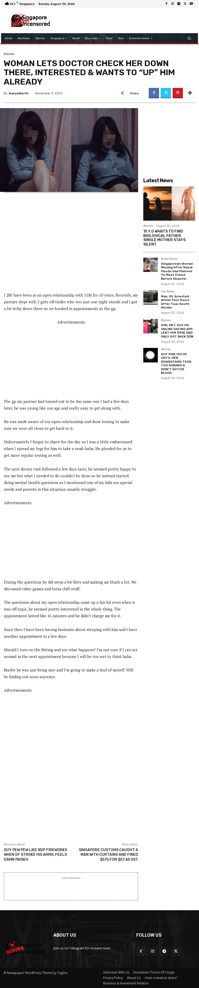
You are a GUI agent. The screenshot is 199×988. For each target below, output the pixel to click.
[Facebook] (166, 4)
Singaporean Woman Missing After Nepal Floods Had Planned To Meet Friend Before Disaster (177, 271)
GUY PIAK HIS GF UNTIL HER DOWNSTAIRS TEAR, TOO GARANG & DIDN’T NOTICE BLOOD (176, 363)
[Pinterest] (178, 93)
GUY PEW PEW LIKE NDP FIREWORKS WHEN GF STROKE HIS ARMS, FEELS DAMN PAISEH (35, 854)
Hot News (167, 291)
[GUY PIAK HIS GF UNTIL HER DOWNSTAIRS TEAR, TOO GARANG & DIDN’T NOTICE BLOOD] (150, 355)
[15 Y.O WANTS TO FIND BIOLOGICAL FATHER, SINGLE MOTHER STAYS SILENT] (169, 203)
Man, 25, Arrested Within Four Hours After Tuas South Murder (175, 302)
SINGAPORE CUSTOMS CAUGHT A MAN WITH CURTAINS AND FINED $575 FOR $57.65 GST (108, 854)
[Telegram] (179, 4)
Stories (9, 53)
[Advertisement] (123, 20)
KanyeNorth (19, 93)
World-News (169, 259)
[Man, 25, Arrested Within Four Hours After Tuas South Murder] (150, 297)
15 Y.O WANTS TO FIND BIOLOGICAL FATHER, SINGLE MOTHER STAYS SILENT (164, 238)
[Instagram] (172, 4)
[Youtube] (191, 4)
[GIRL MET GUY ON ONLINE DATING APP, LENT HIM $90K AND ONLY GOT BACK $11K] (150, 326)
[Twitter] (185, 4)
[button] (189, 38)
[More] (189, 93)
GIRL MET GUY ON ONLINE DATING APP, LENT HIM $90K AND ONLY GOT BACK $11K (177, 330)
